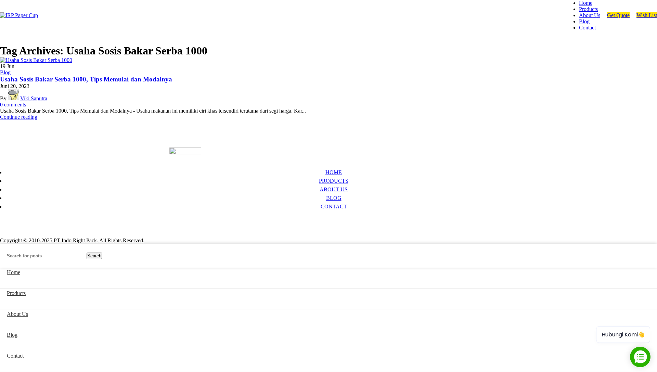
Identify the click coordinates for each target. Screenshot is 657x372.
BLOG (334, 198)
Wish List (646, 15)
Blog (5, 72)
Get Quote (618, 15)
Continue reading (18, 117)
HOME (333, 172)
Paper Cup (16, 220)
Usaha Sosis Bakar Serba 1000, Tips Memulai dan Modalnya (86, 79)
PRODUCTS (333, 181)
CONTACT (334, 206)
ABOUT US (334, 189)
